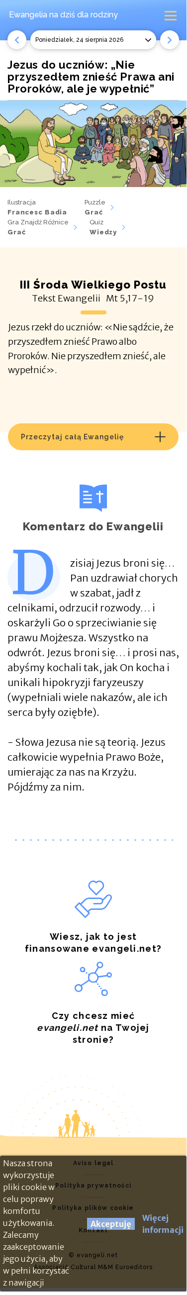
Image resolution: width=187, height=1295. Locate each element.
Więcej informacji (163, 1224)
